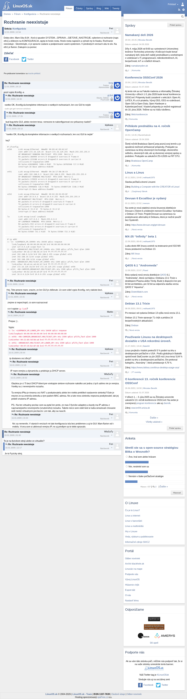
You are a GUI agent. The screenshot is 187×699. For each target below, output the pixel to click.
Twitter (30, 59)
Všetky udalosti (153, 422)
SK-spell (154, 643)
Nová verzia (137, 229)
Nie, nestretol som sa (138, 466)
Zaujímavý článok (139, 191)
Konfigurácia (30, 14)
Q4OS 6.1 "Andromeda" (141, 265)
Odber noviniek (134, 694)
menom (146, 203)
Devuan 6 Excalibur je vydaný (145, 198)
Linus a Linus (134, 172)
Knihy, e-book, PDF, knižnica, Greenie (154, 627)
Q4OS (163, 275)
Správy (89, 8)
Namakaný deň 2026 (139, 34)
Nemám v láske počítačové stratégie (146, 476)
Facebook (14, 59)
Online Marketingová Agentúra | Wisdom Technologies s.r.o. (143, 635)
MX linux (135, 254)
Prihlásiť (172, 4)
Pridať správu (175, 25)
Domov (7, 14)
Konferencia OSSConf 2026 (144, 77)
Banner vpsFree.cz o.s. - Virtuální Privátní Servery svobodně (154, 619)
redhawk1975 (149, 177)
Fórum (69, 8)
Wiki (107, 8)
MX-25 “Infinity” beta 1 (140, 236)
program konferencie (146, 403)
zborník (166, 403)
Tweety (115, 8)
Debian (134, 325)
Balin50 (146, 346)
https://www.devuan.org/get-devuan (148, 225)
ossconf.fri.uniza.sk (140, 408)
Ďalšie (153, 418)
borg (111, 83)
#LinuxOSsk (163, 675)
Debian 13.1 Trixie (137, 303)
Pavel (145, 270)
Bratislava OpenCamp (142, 161)
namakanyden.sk (139, 66)
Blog (99, 8)
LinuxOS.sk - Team (82, 694)
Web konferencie (139, 114)
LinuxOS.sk (17, 5)
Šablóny (183, 9)
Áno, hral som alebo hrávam (142, 457)
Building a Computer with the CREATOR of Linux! (155, 187)
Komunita (136, 70)
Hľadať (182, 16)
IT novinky (136, 372)
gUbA (110, 95)
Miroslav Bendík (145, 40)
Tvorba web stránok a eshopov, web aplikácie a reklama (164, 635)
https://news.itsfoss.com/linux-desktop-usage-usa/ (155, 367)
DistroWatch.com (139, 292)
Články (79, 8)
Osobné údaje (118, 694)
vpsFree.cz (102, 697)
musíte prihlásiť (34, 73)
